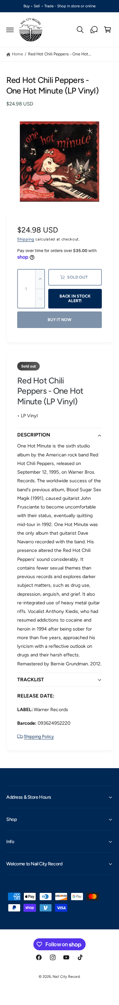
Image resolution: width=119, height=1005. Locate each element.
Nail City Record (66, 976)
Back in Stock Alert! (75, 298)
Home (17, 53)
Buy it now (59, 319)
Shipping (25, 239)
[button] (10, 30)
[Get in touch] (94, 30)
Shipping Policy (39, 736)
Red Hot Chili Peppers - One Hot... (59, 53)
